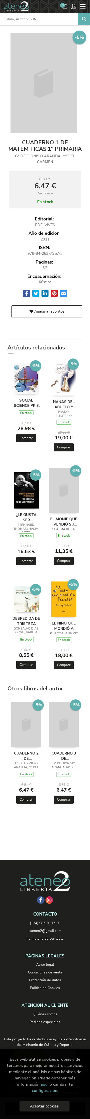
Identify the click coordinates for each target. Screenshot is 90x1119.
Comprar (26, 438)
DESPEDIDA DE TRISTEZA (26, 621)
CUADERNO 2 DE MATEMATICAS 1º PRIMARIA (26, 756)
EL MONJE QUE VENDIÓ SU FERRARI (63, 522)
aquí (44, 1084)
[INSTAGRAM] (49, 900)
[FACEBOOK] (40, 900)
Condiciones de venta (45, 972)
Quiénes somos (45, 1014)
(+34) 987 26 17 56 (45, 923)
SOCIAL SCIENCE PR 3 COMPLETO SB (26, 403)
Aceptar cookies (44, 1106)
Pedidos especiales (45, 1022)
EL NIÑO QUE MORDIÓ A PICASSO (64, 626)
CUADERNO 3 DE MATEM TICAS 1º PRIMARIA (63, 756)
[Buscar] (84, 19)
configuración (44, 1090)
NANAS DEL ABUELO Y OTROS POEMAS (64, 404)
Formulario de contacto (45, 938)
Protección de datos (45, 980)
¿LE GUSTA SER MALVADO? (26, 517)
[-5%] (26, 378)
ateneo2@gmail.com (45, 930)
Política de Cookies (45, 987)
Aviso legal (45, 964)
